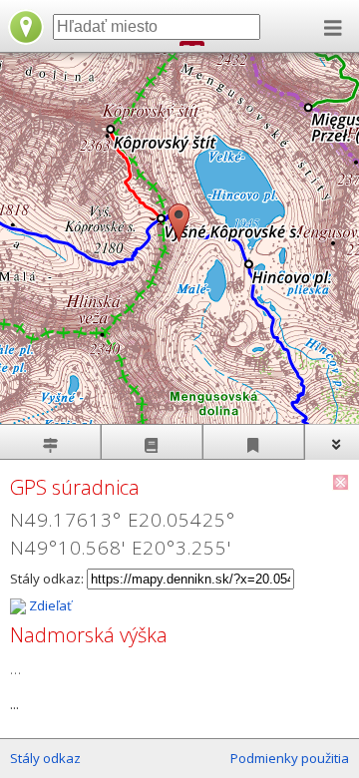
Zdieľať (49, 605)
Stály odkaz (45, 758)
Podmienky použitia (289, 758)
